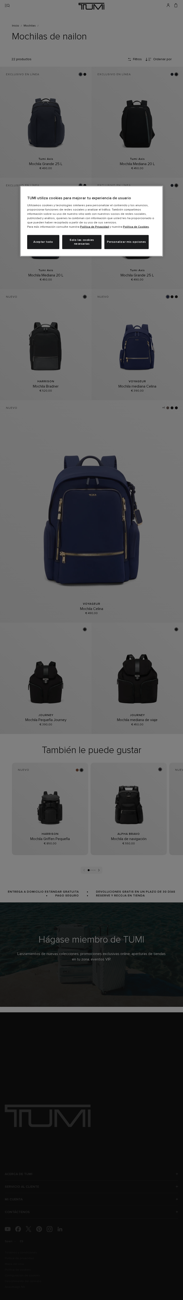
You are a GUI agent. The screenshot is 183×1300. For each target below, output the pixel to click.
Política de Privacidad (94, 226)
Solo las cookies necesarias (82, 241)
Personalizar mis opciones (126, 241)
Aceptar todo (43, 241)
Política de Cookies (136, 226)
